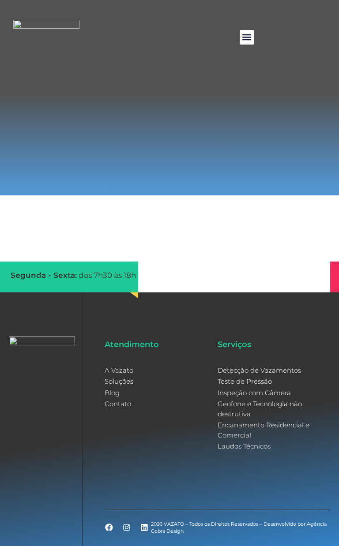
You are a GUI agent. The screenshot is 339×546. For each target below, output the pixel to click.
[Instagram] (126, 527)
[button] (247, 37)
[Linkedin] (144, 527)
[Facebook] (109, 527)
